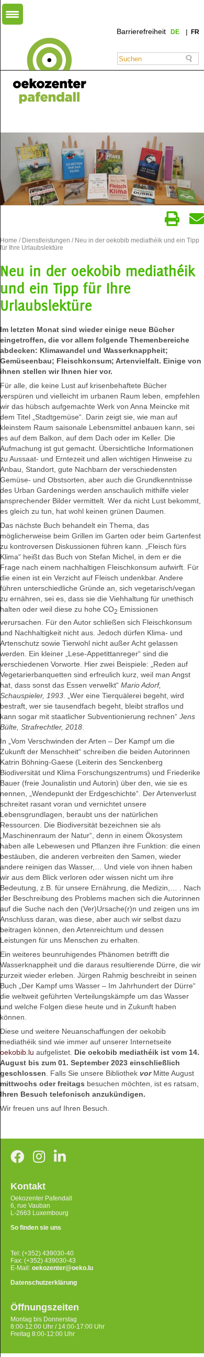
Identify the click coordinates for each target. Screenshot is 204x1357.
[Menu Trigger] (12, 14)
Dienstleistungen (46, 240)
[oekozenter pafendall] (46, 71)
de (176, 32)
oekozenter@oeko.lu (62, 1268)
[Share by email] (196, 219)
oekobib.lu (17, 1052)
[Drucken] (172, 219)
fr (195, 32)
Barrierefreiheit (141, 31)
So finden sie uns (35, 1227)
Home (8, 240)
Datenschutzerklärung (43, 1282)
